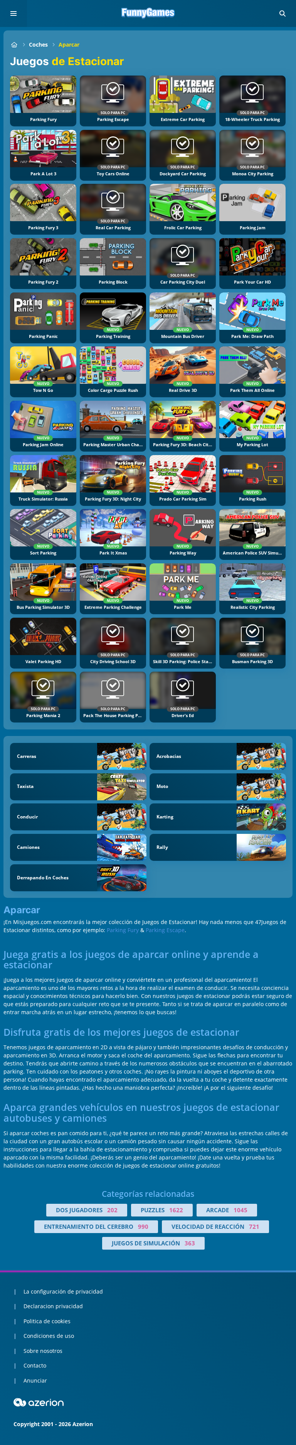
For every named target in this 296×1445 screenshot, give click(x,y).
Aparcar (69, 44)
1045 (240, 1210)
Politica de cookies (47, 1321)
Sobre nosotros (43, 1350)
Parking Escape (165, 930)
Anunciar (35, 1380)
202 (112, 1210)
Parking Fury (123, 930)
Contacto (35, 1365)
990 (143, 1226)
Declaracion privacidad (53, 1306)
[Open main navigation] (13, 13)
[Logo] (148, 13)
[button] (282, 13)
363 (190, 1243)
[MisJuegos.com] (14, 44)
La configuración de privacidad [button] (63, 1291)
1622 (176, 1210)
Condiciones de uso (49, 1335)
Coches (38, 44)
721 (254, 1226)
